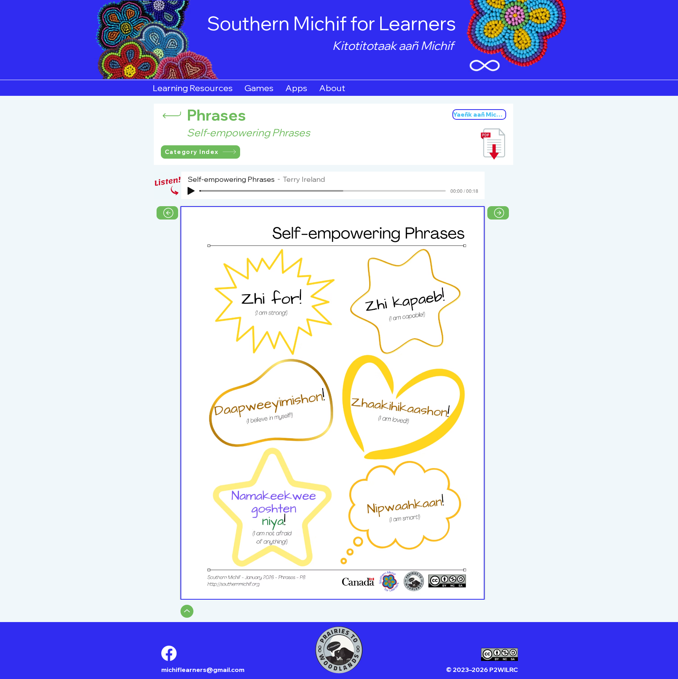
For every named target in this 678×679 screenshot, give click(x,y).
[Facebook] (169, 653)
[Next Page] (498, 213)
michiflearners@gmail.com (202, 670)
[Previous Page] (167, 213)
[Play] (191, 191)
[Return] (172, 115)
